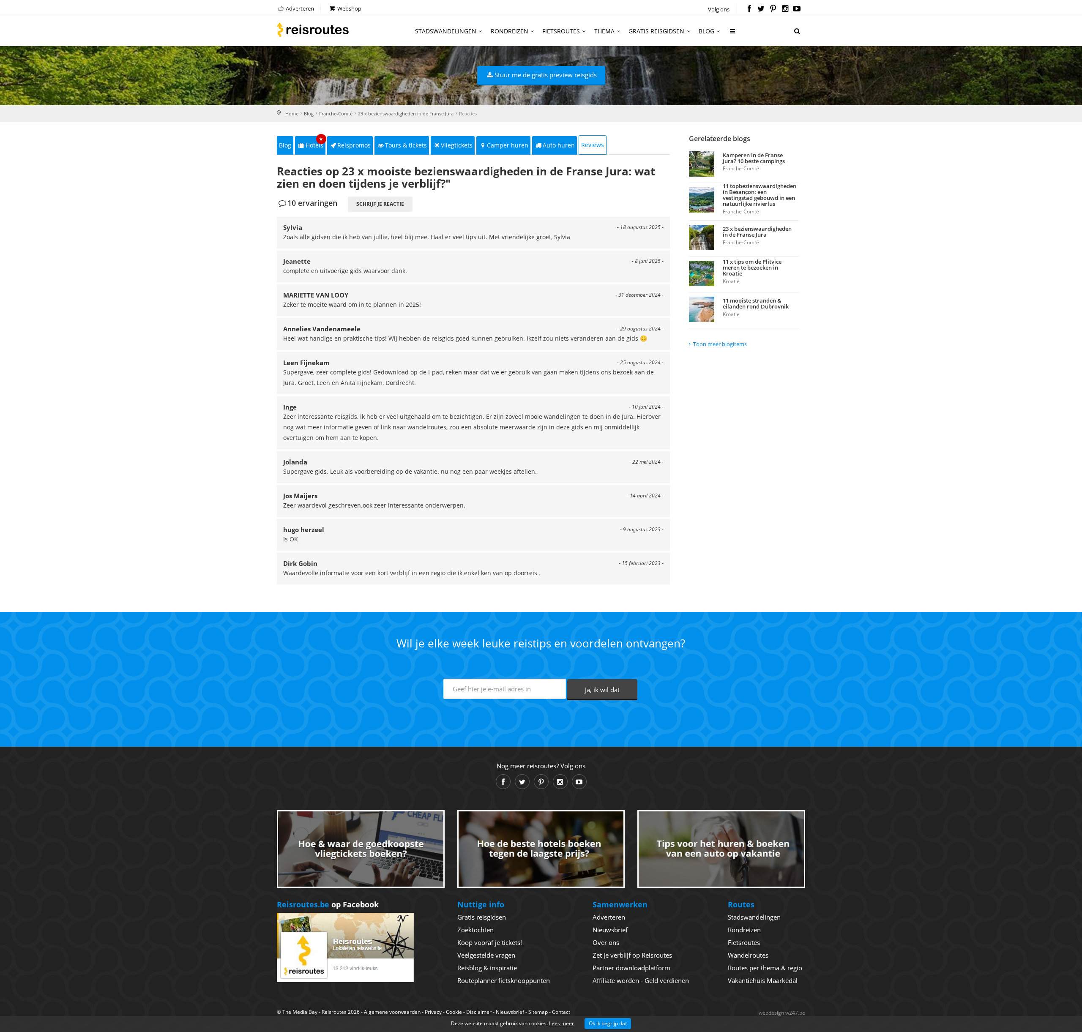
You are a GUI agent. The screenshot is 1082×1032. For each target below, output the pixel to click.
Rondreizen (509, 31)
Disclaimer (479, 1012)
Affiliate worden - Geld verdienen (641, 980)
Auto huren (559, 145)
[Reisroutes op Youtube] (797, 9)
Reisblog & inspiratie (487, 968)
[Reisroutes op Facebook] (749, 9)
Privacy (433, 1012)
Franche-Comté (335, 113)
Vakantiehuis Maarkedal (763, 980)
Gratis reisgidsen (656, 31)
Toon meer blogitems (720, 344)
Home (291, 113)
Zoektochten (475, 930)
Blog (706, 31)
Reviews (592, 145)
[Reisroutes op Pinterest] (773, 9)
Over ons (606, 942)
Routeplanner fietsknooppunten (503, 980)
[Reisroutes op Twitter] (761, 9)
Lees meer (561, 1023)
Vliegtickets (457, 145)
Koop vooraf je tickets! (489, 942)
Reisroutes (313, 29)
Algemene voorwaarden (392, 1012)
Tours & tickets (406, 145)
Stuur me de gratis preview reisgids (546, 75)
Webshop (348, 8)
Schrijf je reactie (380, 203)
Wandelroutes (748, 955)
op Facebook (328, 904)
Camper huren (507, 145)
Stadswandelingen (445, 31)
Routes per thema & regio (765, 968)
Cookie (454, 1012)
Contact (561, 1012)
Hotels (315, 142)
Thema (604, 31)
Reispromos (354, 145)
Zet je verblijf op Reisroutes (632, 955)
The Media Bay (299, 1012)
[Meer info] (733, 34)
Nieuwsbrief (610, 930)
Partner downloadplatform (631, 968)
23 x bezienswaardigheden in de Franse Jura (406, 113)
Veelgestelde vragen (486, 955)
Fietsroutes (561, 31)
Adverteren (299, 8)
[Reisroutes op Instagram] (785, 9)
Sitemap (538, 1012)
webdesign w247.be (782, 1012)
